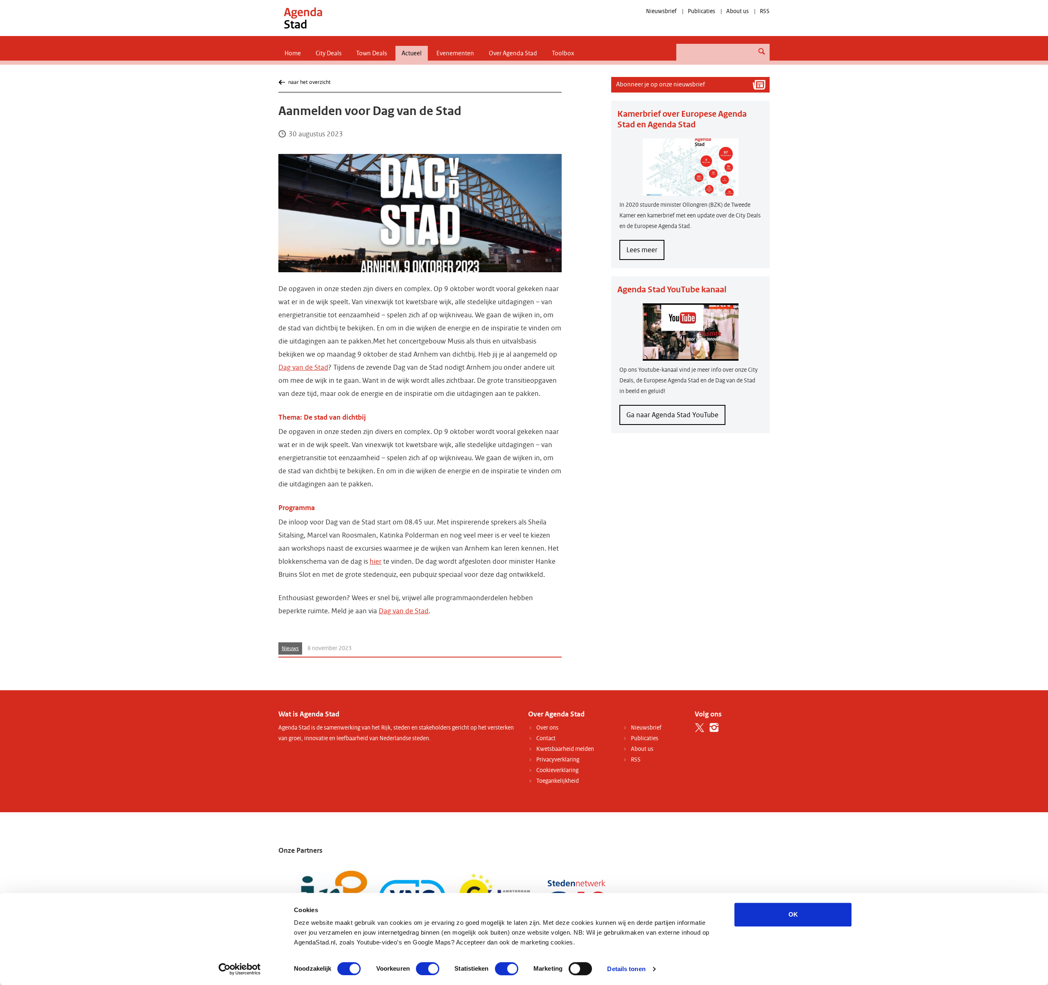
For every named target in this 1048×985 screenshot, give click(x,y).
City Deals (328, 53)
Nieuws (290, 648)
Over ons (547, 727)
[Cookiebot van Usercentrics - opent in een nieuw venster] (240, 969)
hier (376, 561)
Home (293, 53)
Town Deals (371, 53)
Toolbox (563, 53)
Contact (546, 738)
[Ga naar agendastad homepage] (303, 17)
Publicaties (701, 11)
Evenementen (455, 53)
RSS (765, 11)
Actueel (412, 53)
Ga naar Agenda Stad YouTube (672, 415)
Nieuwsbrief (661, 11)
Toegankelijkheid (557, 780)
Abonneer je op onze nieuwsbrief (660, 84)
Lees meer (645, 252)
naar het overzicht (309, 82)
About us (737, 11)
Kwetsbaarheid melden (565, 749)
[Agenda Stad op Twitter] (700, 728)
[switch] (427, 968)
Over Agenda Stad (513, 53)
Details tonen (626, 968)
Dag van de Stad (303, 367)
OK (793, 914)
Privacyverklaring (557, 759)
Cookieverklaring (557, 770)
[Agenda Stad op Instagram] (714, 728)
